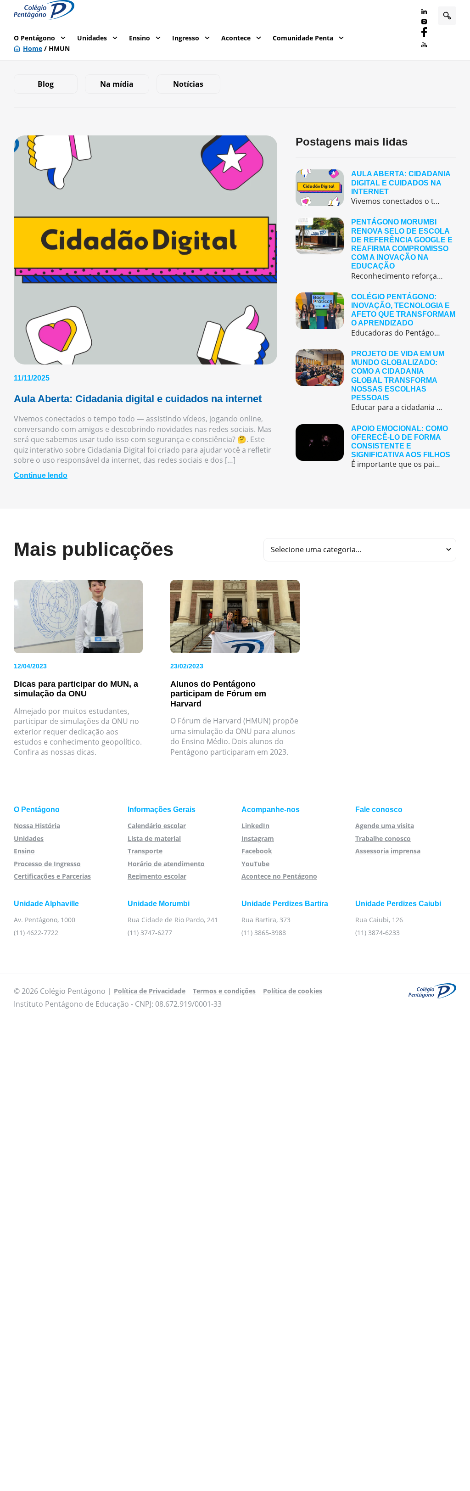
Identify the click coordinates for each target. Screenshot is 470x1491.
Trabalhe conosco (383, 838)
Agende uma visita (384, 825)
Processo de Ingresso (47, 863)
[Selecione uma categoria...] (359, 549)
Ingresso (185, 38)
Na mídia (117, 84)
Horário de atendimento (166, 863)
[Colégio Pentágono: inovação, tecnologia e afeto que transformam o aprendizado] (376, 315)
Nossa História (37, 825)
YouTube (255, 863)
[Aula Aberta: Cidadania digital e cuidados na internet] (376, 187)
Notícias (188, 84)
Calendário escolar (157, 825)
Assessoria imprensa (387, 850)
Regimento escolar (157, 876)
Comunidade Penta (303, 38)
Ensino (139, 38)
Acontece (236, 38)
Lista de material (154, 838)
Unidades (92, 38)
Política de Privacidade (149, 991)
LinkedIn (255, 825)
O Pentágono (34, 38)
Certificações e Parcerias (52, 876)
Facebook (256, 850)
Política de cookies (292, 991)
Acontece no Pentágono (279, 876)
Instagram (257, 838)
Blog (46, 84)
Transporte (145, 850)
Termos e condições (224, 991)
